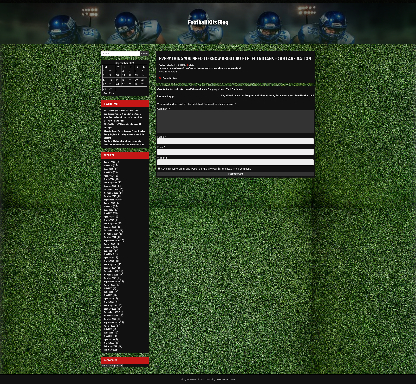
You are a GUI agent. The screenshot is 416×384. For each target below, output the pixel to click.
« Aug (104, 92)
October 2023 (110, 278)
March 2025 (109, 220)
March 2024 (109, 260)
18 (123, 79)
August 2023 (109, 284)
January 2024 (110, 267)
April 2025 (108, 216)
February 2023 (110, 305)
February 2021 (110, 349)
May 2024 (108, 254)
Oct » (111, 92)
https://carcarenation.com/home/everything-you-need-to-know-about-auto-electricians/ (200, 68)
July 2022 (108, 329)
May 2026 (108, 172)
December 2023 (111, 271)
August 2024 (109, 243)
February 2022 (110, 346)
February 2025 (110, 223)
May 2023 (108, 295)
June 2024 (108, 250)
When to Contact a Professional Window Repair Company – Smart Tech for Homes (200, 89)
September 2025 (111, 199)
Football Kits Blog (208, 22)
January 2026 (110, 185)
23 (110, 84)
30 (110, 88)
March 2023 (109, 301)
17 (117, 79)
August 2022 (109, 325)
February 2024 (110, 264)
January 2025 (110, 226)
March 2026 (109, 179)
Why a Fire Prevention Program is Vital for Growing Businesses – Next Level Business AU (267, 95)
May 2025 (108, 213)
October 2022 (110, 318)
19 (129, 79)
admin (191, 65)
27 (136, 84)
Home (175, 78)
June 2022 (108, 332)
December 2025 (111, 189)
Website (162, 157)
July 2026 (108, 165)
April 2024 (108, 257)
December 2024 (111, 230)
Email (161, 147)
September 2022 (111, 322)
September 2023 (111, 281)
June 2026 (108, 168)
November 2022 (111, 315)
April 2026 (108, 175)
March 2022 (109, 342)
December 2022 (111, 312)
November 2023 (111, 274)
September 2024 (111, 240)
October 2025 (110, 196)
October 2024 (110, 237)
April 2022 (108, 339)
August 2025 (109, 203)
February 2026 (110, 182)
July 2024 (108, 247)
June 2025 (108, 209)
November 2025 (111, 192)
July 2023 (108, 288)
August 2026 (109, 162)
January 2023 (110, 308)
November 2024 (111, 233)
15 (104, 79)
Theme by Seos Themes (225, 379)
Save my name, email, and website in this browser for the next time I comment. (206, 168)
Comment (163, 108)
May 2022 (108, 336)
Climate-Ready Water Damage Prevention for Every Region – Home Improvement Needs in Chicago (124, 134)
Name (161, 136)
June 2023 (108, 291)
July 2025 (108, 206)
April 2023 (108, 298)
